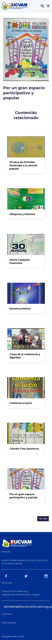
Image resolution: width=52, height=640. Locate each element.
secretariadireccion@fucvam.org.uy (28, 606)
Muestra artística (20, 308)
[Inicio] (15, 6)
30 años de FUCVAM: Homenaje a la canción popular (23, 165)
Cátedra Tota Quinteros (24, 448)
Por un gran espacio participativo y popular (23, 496)
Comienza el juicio (20, 403)
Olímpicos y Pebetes (22, 214)
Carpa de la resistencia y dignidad (24, 356)
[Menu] (47, 6)
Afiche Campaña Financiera (19, 261)
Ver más (43, 518)
